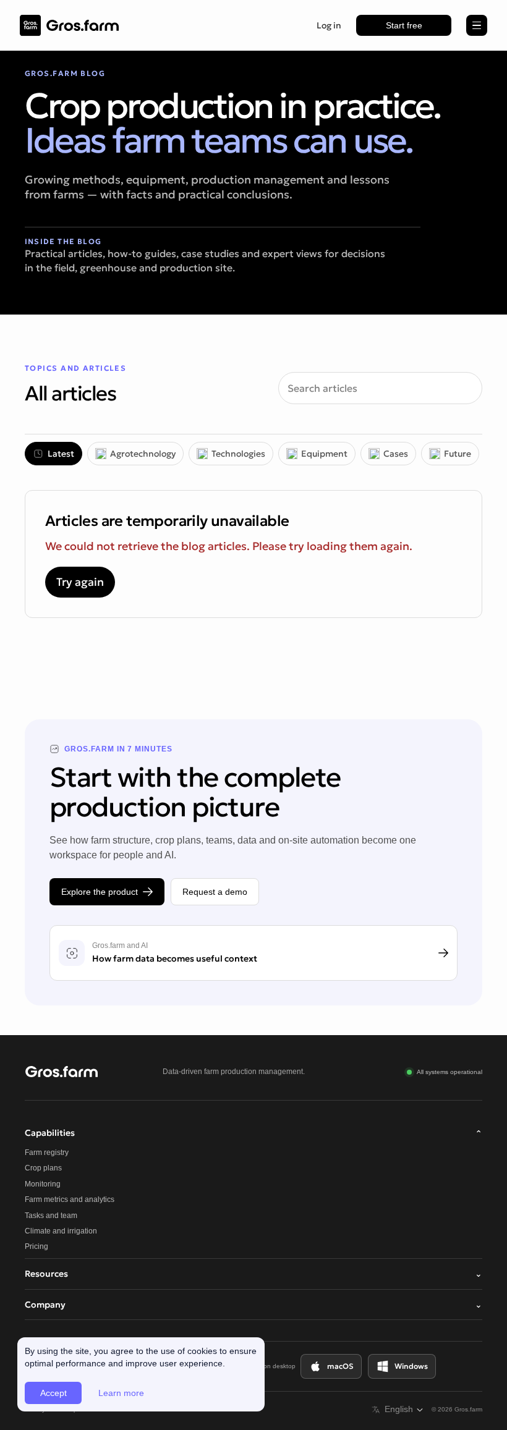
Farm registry (47, 1152)
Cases (395, 453)
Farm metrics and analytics (69, 1199)
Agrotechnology (143, 453)
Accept (53, 1393)
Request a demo (214, 892)
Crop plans (43, 1168)
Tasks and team (51, 1215)
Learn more (121, 1393)
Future (457, 453)
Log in (329, 25)
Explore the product (99, 892)
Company (253, 1304)
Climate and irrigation (61, 1231)
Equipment (324, 453)
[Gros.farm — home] (69, 25)
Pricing (36, 1246)
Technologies (238, 453)
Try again (80, 582)
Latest (61, 453)
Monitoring (43, 1184)
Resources (253, 1273)
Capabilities (253, 1133)
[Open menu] (476, 25)
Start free (404, 25)
